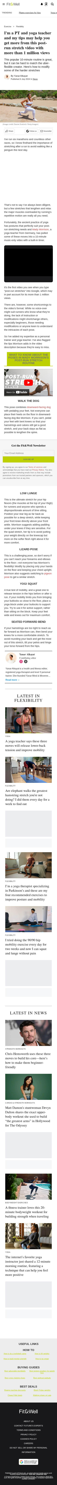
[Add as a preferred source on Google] (28, 1462)
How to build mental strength (15, 1359)
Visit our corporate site (38, 1474)
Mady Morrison (40, 229)
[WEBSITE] (26, 661)
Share (11, 131)
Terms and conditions (29, 1430)
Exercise (7, 27)
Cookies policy (28, 1439)
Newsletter (48, 131)
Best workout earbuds (42, 1378)
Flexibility (20, 27)
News (35, 79)
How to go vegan (42, 1359)
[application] (28, 262)
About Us (28, 1421)
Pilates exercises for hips (30, 13)
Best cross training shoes (15, 1378)
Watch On (10, 392)
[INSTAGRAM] (21, 661)
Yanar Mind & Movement (38, 676)
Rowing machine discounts (15, 1390)
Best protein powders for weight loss (42, 1372)
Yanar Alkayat (21, 76)
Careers (28, 1443)
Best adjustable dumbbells (15, 1371)
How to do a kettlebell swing (15, 1354)
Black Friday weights (42, 1390)
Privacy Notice (38, 470)
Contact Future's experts (28, 1426)
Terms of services (35, 467)
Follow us (33, 131)
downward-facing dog (39, 407)
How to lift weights (42, 1354)
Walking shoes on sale (42, 1395)
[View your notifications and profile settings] (42, 4)
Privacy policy (28, 1434)
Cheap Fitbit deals (15, 1395)
